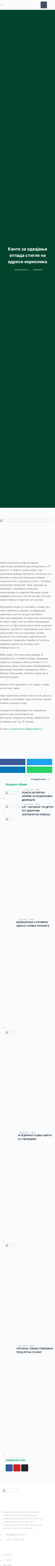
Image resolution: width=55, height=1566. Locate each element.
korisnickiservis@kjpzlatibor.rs (27, 728)
